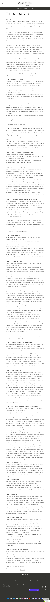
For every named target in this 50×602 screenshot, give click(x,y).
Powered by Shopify (28, 600)
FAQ (21, 577)
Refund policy (36, 580)
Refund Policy (34, 577)
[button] (2, 3)
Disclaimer (21, 580)
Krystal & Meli (23, 600)
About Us (11, 577)
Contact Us (22, 570)
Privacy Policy (41, 577)
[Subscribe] (25, 589)
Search (6, 577)
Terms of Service (26, 577)
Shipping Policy (14, 580)
